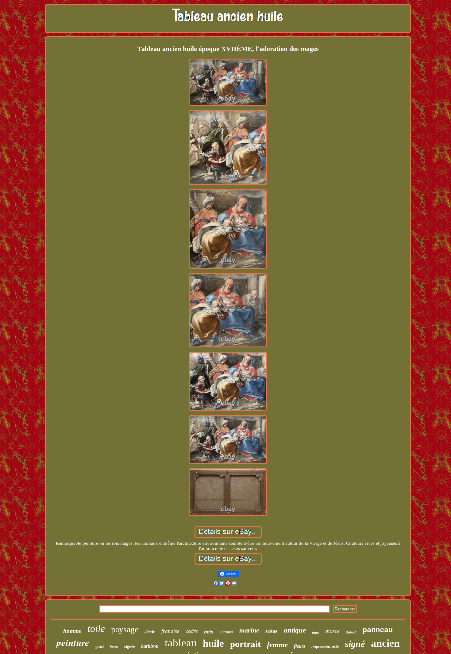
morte (332, 630)
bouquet (226, 631)
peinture (72, 642)
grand (99, 646)
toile (96, 628)
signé (355, 644)
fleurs (299, 646)
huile (213, 643)
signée (129, 646)
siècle (150, 631)
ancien (385, 643)
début (351, 632)
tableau (181, 643)
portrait (245, 644)
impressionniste (325, 646)
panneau (378, 630)
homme (72, 631)
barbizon (150, 646)
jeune (315, 632)
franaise (170, 631)
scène (271, 631)
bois (208, 631)
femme (277, 644)
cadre (192, 631)
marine (249, 630)
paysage (124, 629)
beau (114, 646)
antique (295, 630)
